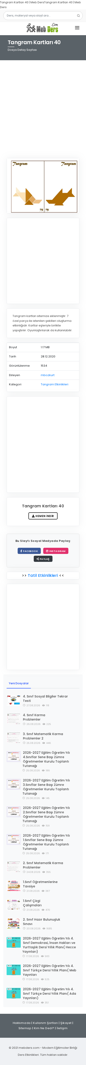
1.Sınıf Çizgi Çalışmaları (32, 903)
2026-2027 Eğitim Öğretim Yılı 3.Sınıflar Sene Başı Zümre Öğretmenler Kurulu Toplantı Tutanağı (46, 787)
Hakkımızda (22, 1023)
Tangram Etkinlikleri (54, 384)
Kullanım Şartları (45, 1023)
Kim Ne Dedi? (44, 1028)
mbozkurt (47, 375)
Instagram (57, 551)
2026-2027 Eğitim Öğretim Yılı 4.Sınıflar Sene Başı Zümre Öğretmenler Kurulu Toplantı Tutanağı (46, 759)
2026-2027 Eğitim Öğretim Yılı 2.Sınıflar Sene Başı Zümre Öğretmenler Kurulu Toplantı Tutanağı (46, 814)
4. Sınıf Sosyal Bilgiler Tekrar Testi (45, 698)
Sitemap (25, 1028)
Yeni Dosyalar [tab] (19, 683)
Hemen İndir (44, 516)
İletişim (62, 1028)
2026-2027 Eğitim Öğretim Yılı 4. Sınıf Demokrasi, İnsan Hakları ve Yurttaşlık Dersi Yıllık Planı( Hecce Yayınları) (49, 945)
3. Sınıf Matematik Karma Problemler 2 (43, 736)
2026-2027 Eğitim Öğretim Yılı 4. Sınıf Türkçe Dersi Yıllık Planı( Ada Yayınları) (49, 993)
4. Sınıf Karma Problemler (34, 717)
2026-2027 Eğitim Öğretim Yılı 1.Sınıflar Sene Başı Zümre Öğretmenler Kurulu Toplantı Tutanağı (46, 842)
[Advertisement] (43, 106)
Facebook (30, 551)
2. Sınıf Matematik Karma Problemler (43, 865)
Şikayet (66, 1023)
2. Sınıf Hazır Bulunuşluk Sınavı (41, 921)
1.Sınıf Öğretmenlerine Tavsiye (40, 884)
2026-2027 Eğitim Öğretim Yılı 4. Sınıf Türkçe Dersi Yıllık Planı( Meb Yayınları (49, 970)
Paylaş (44, 559)
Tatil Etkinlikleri (42, 575)
